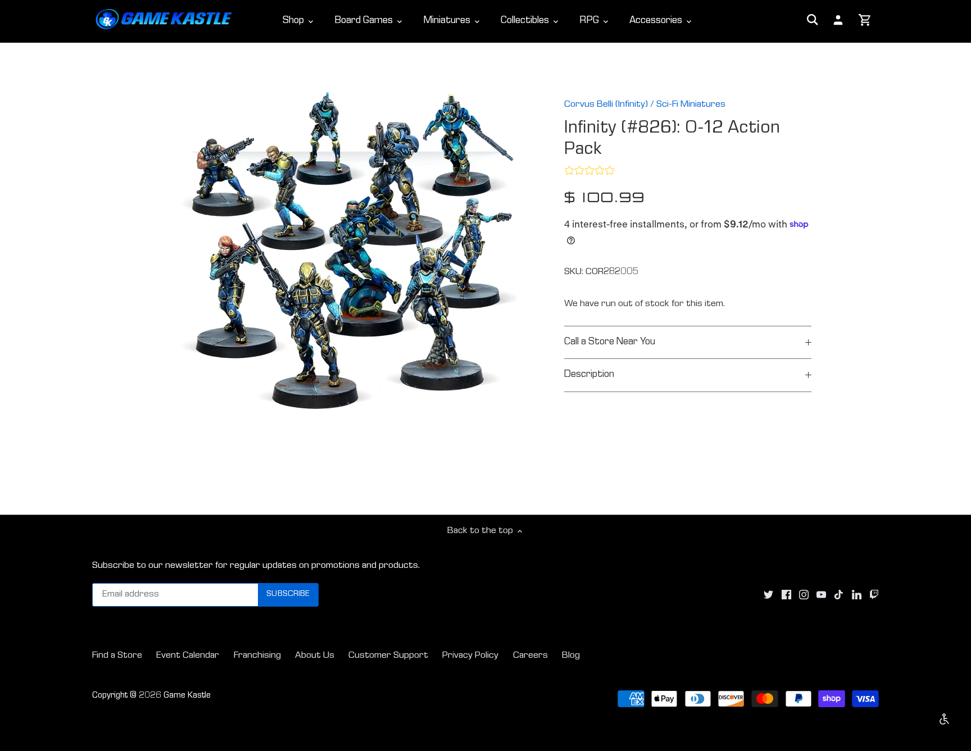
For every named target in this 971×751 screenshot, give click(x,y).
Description (589, 375)
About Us (314, 656)
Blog (571, 656)
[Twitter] (768, 595)
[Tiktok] (838, 595)
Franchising (257, 656)
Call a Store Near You (609, 342)
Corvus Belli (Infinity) (606, 105)
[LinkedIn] (856, 595)
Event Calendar (187, 656)
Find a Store (117, 656)
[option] (348, 254)
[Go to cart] (865, 20)
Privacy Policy (470, 656)
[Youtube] (821, 595)
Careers (530, 656)
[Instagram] (804, 595)
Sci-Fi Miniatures (690, 105)
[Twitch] (874, 595)
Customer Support (388, 656)
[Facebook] (786, 595)
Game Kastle (187, 695)
